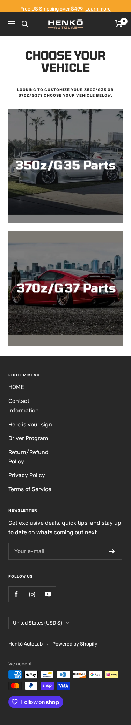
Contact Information (23, 406)
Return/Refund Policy (28, 457)
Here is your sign (30, 424)
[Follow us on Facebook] (16, 594)
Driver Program (28, 438)
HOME (16, 387)
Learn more (98, 9)
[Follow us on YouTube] (48, 594)
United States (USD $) (37, 623)
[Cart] (119, 23)
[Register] (112, 551)
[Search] (25, 24)
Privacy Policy (26, 475)
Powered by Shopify (74, 644)
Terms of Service (29, 489)
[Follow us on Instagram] (32, 594)
